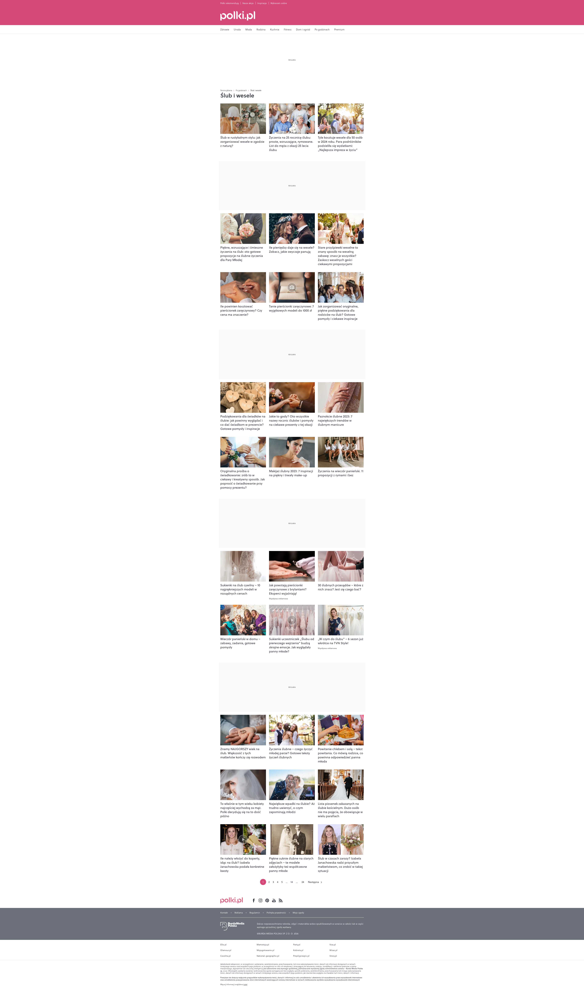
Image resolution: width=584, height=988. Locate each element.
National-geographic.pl (268, 955)
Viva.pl (332, 944)
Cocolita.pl (225, 955)
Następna (313, 882)
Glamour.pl (225, 950)
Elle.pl (223, 944)
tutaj (245, 984)
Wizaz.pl (333, 950)
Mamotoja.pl (263, 944)
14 (292, 882)
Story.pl (333, 955)
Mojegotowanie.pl (265, 950)
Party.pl (296, 944)
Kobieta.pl (298, 950)
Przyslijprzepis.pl (301, 955)
